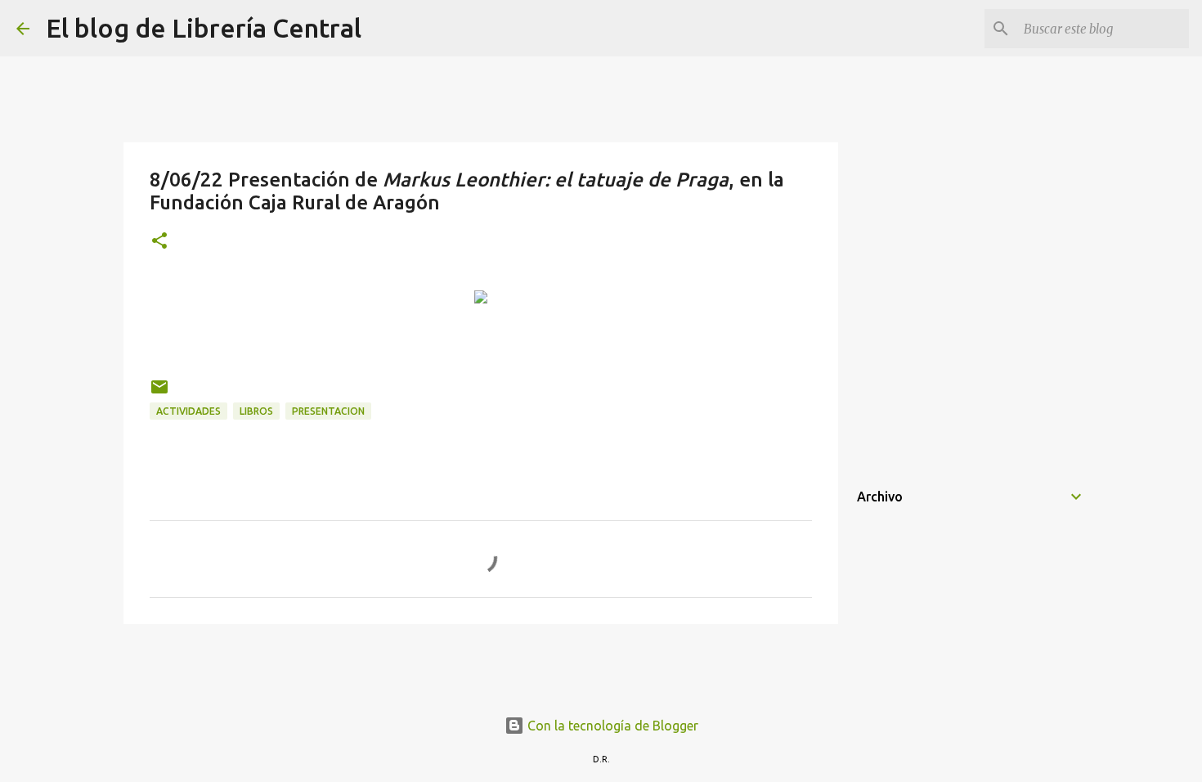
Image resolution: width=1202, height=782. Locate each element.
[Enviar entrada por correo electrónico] (159, 393)
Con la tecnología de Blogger (611, 725)
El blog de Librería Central (203, 28)
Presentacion (328, 411)
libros (256, 411)
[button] (159, 242)
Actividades (188, 411)
